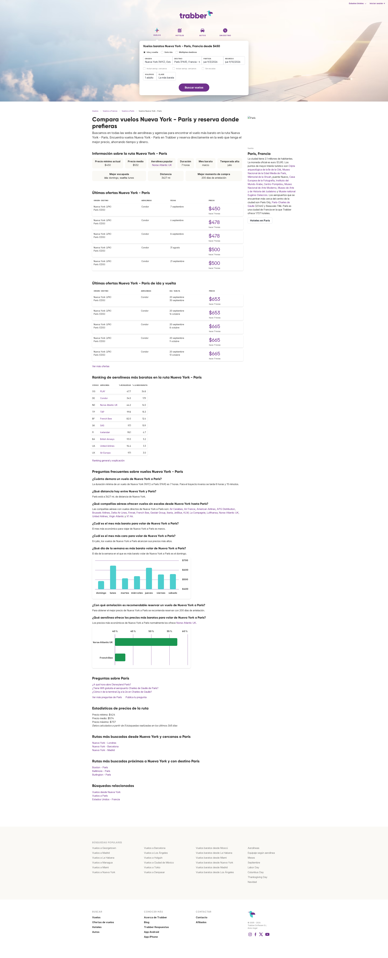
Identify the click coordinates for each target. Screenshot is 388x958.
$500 (214, 249)
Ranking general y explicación (108, 460)
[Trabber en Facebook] (255, 935)
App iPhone (151, 936)
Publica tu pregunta (136, 697)
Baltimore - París (101, 771)
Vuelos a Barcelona (154, 848)
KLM (186, 512)
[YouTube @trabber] (267, 935)
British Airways (107, 439)
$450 (214, 209)
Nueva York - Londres (104, 742)
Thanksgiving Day (257, 877)
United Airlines (107, 446)
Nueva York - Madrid (103, 750)
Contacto (201, 917)
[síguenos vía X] (261, 935)
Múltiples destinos (188, 52)
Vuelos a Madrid (101, 852)
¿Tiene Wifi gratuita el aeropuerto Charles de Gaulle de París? (125, 688)
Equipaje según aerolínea (261, 852)
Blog (146, 922)
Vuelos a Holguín (153, 857)
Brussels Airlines (101, 512)
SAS (102, 425)
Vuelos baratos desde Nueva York (214, 862)
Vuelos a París (100, 795)
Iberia (170, 512)
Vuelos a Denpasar (154, 872)
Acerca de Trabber (155, 917)
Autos (95, 931)
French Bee (106, 418)
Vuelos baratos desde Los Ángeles (215, 872)
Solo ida (168, 52)
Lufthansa (212, 512)
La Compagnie (198, 512)
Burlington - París (101, 774)
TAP (102, 412)
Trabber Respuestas (156, 927)
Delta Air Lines (119, 512)
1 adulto (149, 77)
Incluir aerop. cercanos (157, 69)
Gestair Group (158, 512)
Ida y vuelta (152, 52)
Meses (251, 857)
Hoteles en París (260, 220)
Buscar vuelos (194, 87)
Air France (189, 509)
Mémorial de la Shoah (259, 176)
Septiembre (254, 862)
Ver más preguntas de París (107, 697)
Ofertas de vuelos (103, 922)
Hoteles (97, 927)
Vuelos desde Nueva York (106, 792)
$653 (214, 299)
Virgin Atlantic (116, 516)
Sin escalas (210, 69)
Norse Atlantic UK (162, 165)
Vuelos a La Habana (103, 857)
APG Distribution (226, 509)
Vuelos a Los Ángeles (156, 852)
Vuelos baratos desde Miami (211, 857)
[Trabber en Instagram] (250, 935)
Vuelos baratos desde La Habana (214, 852)
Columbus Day (256, 872)
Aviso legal (252, 928)
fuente (251, 148)
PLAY (102, 391)
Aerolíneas (253, 848)
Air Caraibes (176, 509)
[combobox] (157, 60)
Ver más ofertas (100, 366)
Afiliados (201, 922)
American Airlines (206, 509)
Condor (104, 398)
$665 (214, 326)
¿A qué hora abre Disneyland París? (111, 684)
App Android (151, 931)
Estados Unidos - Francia (106, 799)
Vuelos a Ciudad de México (159, 862)
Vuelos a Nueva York (103, 872)
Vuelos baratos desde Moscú (212, 848)
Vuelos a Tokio (152, 867)
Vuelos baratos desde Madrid (212, 867)
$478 (214, 222)
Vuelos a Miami (100, 867)
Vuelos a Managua (102, 862)
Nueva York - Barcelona (105, 746)
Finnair (131, 512)
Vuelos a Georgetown (104, 848)
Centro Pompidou (273, 184)
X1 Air (130, 516)
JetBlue (178, 512)
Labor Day (253, 867)
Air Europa (105, 452)
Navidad (252, 881)
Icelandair (105, 432)
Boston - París (100, 767)
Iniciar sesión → (377, 3)
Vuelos (96, 917)
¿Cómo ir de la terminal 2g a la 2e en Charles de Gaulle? (122, 691)
